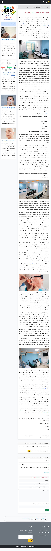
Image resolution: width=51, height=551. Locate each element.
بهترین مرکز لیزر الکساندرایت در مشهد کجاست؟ (8, 40)
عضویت (30, 540)
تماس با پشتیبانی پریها (43, 535)
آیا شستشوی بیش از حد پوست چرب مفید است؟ (8, 108)
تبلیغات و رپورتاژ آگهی (43, 532)
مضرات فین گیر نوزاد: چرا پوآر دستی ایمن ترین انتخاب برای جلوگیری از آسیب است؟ (9, 74)
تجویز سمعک (30, 264)
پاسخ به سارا (47, 472)
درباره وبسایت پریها (43, 530)
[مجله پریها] (46, 1)
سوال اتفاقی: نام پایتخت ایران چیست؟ (41, 504)
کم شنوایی (43, 389)
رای (29, 451)
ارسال (47, 510)
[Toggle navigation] (2, 2)
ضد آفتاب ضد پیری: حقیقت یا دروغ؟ (8, 140)
